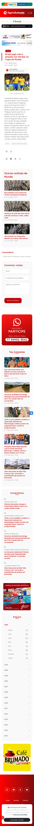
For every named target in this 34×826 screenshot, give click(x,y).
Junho (18, 638)
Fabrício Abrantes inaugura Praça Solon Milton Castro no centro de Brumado (15, 506)
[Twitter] (20, 790)
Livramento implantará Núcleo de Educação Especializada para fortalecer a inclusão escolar (16, 555)
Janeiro (18, 658)
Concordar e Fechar (17, 820)
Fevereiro (18, 654)
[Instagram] (7, 790)
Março (18, 650)
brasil (7, 143)
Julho (18, 634)
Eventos (25, 800)
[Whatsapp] (6, 158)
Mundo (8, 51)
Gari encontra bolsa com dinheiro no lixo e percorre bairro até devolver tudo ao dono (15, 373)
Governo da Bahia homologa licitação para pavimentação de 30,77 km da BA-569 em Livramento (17, 398)
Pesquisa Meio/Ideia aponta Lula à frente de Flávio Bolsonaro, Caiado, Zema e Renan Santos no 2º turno (15, 449)
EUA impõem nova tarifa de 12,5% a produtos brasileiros (15, 194)
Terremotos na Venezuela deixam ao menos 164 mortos (16, 237)
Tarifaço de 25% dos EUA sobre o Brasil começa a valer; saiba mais (16, 215)
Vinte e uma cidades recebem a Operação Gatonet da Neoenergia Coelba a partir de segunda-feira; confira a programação (16, 423)
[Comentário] (6, 151)
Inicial (8, 800)
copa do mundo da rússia (19, 143)
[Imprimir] (11, 151)
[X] (15, 158)
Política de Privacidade (20, 814)
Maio (18, 642)
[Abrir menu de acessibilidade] (2, 817)
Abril (18, 646)
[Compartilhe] (19, 158)
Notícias (16, 800)
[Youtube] (27, 790)
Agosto (18, 630)
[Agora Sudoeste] (14, 13)
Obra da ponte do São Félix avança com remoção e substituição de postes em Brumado (15, 474)
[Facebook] (11, 158)
